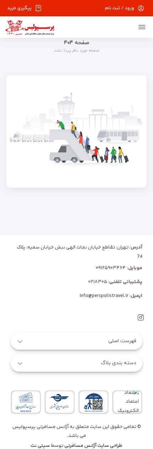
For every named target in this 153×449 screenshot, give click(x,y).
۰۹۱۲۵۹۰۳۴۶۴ (111, 268)
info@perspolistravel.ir (103, 296)
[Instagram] (141, 317)
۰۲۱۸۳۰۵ (97, 282)
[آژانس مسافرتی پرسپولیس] (29, 27)
